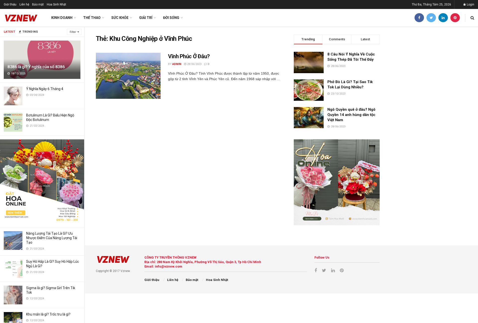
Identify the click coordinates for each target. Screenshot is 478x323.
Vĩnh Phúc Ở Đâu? (189, 56)
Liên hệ (24, 4)
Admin (176, 64)
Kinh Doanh (61, 18)
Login (470, 4)
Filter (73, 32)
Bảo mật (38, 4)
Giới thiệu (10, 4)
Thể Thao (92, 18)
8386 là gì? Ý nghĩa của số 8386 (36, 66)
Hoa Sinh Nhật (56, 4)
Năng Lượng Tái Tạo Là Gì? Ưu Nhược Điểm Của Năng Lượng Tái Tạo (51, 237)
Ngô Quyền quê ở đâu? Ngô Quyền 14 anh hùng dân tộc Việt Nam (351, 114)
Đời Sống (171, 18)
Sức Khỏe (119, 18)
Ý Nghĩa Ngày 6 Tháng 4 (44, 89)
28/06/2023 (193, 64)
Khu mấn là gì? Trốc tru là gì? (48, 314)
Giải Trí (145, 18)
